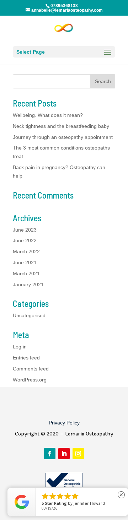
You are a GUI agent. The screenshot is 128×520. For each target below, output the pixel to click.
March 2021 (26, 273)
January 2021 (28, 284)
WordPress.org (30, 380)
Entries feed (26, 358)
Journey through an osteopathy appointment (63, 137)
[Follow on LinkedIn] (64, 453)
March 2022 (26, 251)
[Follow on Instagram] (78, 453)
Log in (20, 347)
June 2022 (25, 240)
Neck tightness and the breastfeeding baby (61, 126)
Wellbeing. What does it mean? (48, 115)
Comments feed (31, 369)
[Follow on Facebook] (49, 453)
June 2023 (25, 230)
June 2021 (25, 262)
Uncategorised (29, 315)
